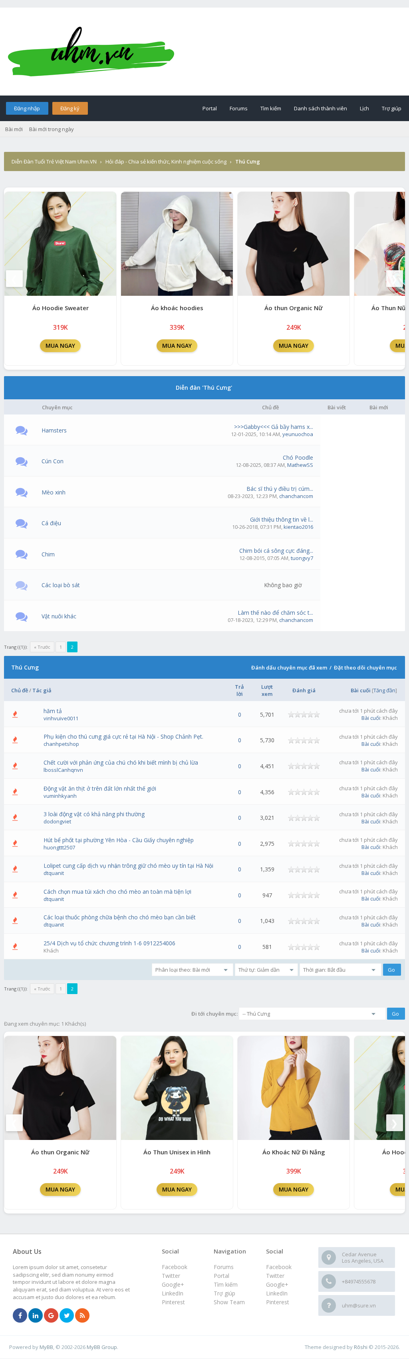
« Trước (42, 647)
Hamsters (54, 430)
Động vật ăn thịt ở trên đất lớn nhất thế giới (100, 788)
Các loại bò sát (61, 585)
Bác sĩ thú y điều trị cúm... (279, 488)
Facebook (279, 1267)
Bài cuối (361, 690)
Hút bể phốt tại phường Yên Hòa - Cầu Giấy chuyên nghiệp (119, 840)
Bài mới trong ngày (51, 129)
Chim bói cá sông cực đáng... (276, 550)
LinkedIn (277, 1293)
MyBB (46, 1347)
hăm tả (53, 711)
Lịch (364, 108)
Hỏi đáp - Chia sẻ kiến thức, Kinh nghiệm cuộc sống (165, 161)
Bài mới (14, 129)
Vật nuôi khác (59, 616)
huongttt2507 (59, 847)
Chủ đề (19, 690)
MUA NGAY (60, 345)
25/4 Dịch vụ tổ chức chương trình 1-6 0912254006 (109, 943)
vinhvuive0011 (61, 718)
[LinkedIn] (35, 1315)
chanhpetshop (61, 743)
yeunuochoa (297, 434)
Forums (239, 108)
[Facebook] (20, 1315)
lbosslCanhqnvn (63, 769)
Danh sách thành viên (320, 108)
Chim (48, 554)
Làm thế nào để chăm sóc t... (275, 612)
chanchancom (296, 496)
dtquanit (54, 873)
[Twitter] (67, 1315)
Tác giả (42, 690)
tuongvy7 (302, 558)
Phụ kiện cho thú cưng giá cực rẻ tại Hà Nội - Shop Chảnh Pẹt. (123, 736)
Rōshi (360, 1347)
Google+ (277, 1284)
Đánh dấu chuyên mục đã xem (289, 667)
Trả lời (239, 690)
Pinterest (277, 1302)
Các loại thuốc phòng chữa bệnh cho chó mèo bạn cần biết (120, 917)
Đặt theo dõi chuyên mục (365, 667)
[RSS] (82, 1315)
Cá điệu (51, 523)
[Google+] (51, 1315)
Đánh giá (304, 690)
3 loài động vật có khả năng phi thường (94, 814)
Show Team (229, 1302)
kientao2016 (298, 526)
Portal (210, 108)
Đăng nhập (27, 108)
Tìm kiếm (270, 108)
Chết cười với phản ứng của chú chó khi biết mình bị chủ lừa (121, 762)
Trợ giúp (391, 108)
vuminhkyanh (60, 795)
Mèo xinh (54, 492)
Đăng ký (69, 108)
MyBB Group (102, 1347)
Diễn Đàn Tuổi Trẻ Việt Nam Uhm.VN (54, 161)
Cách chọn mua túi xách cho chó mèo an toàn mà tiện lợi (117, 891)
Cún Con (53, 461)
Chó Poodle (298, 457)
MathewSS (300, 464)
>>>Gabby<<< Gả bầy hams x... (273, 426)
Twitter (275, 1275)
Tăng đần (384, 690)
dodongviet (57, 821)
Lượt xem (267, 690)
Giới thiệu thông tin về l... (281, 519)
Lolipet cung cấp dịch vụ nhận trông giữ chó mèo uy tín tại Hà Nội (128, 865)
